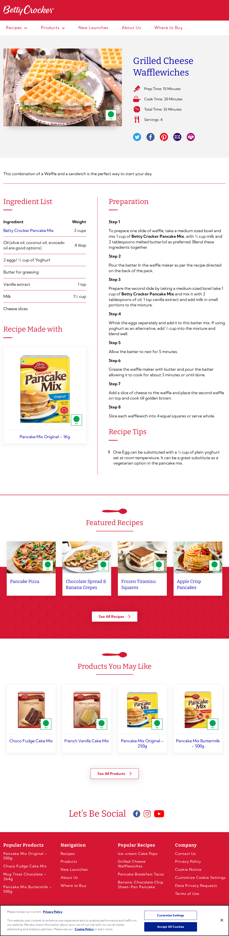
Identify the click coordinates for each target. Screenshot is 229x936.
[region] (114, 920)
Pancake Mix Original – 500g (25, 855)
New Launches (74, 869)
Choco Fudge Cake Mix (25, 866)
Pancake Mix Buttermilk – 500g (27, 889)
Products (69, 861)
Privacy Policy (188, 861)
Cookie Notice (188, 869)
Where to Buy (73, 885)
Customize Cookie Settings (200, 877)
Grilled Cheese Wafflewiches (132, 863)
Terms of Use (187, 893)
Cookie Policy (84, 929)
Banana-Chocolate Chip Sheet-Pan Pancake (140, 884)
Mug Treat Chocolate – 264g (24, 876)
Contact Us (185, 853)
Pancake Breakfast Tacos (141, 874)
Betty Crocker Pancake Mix (28, 230)
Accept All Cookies (170, 926)
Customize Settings (170, 915)
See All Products (112, 773)
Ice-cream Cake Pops (138, 853)
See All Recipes (112, 616)
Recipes (68, 853)
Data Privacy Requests (196, 885)
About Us (69, 877)
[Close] (222, 920)
